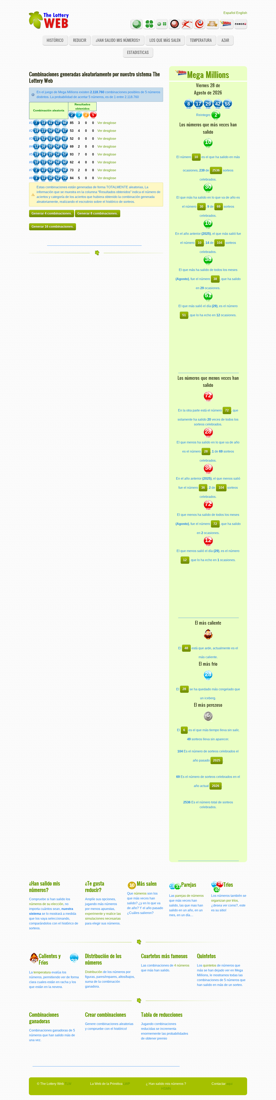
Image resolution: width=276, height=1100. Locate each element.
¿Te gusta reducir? (94, 886)
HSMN (166, 1088)
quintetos (209, 965)
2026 (215, 786)
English (241, 13)
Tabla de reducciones (161, 1014)
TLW (68, 1083)
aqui (229, 1083)
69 (218, 206)
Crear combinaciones (105, 1014)
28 (206, 451)
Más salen (147, 883)
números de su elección (46, 904)
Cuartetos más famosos (164, 955)
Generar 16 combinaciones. (53, 226)
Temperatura (201, 40)
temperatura (42, 972)
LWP (126, 1083)
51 (184, 315)
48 (186, 648)
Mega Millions (208, 74)
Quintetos (206, 955)
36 (203, 487)
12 (185, 560)
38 (215, 279)
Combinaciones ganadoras (44, 1017)
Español (229, 13)
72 (227, 410)
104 (219, 242)
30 (201, 206)
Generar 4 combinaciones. (52, 213)
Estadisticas (138, 52)
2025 (216, 760)
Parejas (188, 884)
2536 (216, 170)
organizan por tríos (224, 900)
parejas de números (189, 895)
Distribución (93, 972)
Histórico (55, 40)
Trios (228, 884)
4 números (181, 965)
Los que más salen (165, 40)
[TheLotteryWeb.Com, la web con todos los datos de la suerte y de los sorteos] (49, 20)
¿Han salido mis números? (118, 40)
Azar (225, 40)
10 (196, 157)
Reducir (79, 40)
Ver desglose (106, 123)
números (140, 893)
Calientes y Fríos (50, 959)
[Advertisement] (94, 239)
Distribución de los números (103, 959)
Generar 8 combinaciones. (97, 213)
